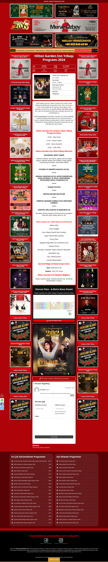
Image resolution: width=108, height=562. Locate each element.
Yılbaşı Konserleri (40, 50)
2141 (50, 522)
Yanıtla (72, 395)
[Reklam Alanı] (76, 40)
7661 (50, 471)
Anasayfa (12, 50)
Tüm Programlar (20, 50)
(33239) (44, 66)
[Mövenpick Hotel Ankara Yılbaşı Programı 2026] (76, 10)
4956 (50, 480)
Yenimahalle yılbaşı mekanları (41, 447)
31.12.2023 (66, 66)
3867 (50, 493)
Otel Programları (30, 50)
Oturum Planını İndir (55, 320)
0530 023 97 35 (56, 87)
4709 (50, 484)
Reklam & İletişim (87, 50)
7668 (50, 467)
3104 (50, 516)
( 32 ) (65, 70)
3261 (50, 509)
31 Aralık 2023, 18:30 (69, 387)
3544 (50, 503)
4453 (50, 487)
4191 (50, 490)
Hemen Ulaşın (54, 559)
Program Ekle (78, 50)
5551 (50, 474)
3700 (50, 497)
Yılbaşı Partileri (50, 50)
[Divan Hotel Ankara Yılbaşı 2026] (31, 10)
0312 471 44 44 (56, 89)
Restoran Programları (68, 50)
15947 (49, 461)
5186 (50, 477)
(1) (44, 70)
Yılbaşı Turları (58, 50)
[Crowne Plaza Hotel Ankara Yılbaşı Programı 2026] (31, 40)
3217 (50, 513)
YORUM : (37, 416)
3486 (50, 506)
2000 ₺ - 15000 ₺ (57, 82)
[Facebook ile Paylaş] (2, 404)
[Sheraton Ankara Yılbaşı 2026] (65, 25)
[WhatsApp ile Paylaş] (2, 400)
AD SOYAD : (41, 405)
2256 (50, 519)
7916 (50, 464)
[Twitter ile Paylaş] (2, 408)
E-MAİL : (60, 405)
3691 (50, 500)
